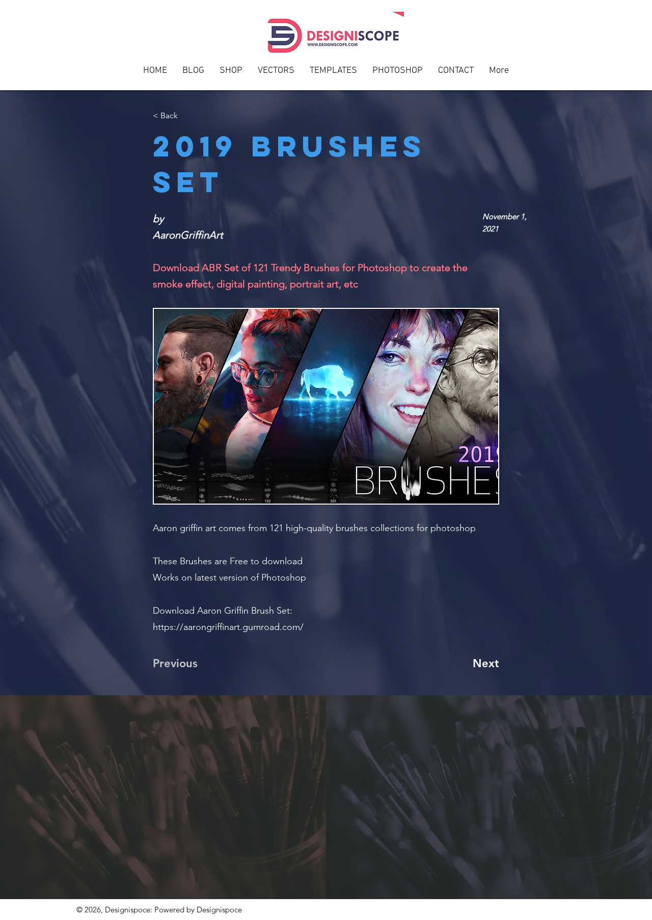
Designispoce (219, 909)
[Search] (565, 45)
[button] (455, 74)
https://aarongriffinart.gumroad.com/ (228, 627)
